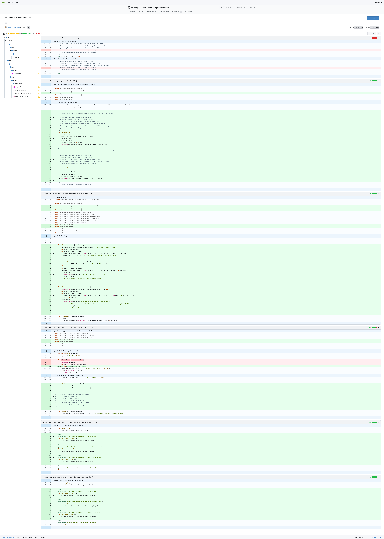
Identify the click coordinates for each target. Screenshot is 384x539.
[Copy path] (78, 38)
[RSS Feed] (221, 7)
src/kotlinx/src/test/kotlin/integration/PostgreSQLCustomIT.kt (69, 422)
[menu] (379, 33)
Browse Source (373, 18)
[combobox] (370, 33)
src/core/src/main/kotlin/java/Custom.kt (61, 38)
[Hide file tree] (4, 34)
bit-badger (135, 8)
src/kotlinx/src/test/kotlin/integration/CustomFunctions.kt (68, 194)
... (5, 22)
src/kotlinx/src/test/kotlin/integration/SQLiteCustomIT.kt (68, 477)
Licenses (374, 537)
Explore (10, 2)
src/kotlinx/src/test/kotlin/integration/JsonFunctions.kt (67, 327)
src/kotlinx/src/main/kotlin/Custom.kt (60, 81)
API (381, 537)
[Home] (4, 2)
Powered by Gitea (8, 537)
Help (17, 2)
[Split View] (374, 33)
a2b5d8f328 (359, 27)
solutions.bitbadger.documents (155, 8)
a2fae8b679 (375, 27)
